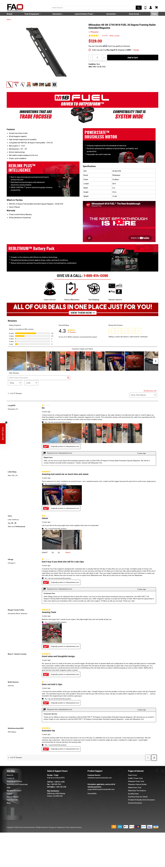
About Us (10, 775)
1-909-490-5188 (61, 787)
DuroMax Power (133, 794)
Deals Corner (132, 775)
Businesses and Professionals (17, 784)
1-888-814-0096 (96, 275)
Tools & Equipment (32, 14)
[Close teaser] (6, 422)
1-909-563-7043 (56, 784)
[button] (3, 433)
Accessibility (92, 793)
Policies (9, 794)
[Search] (139, 8)
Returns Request (13, 797)
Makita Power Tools (134, 787)
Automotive (111, 14)
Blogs (9, 803)
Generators (57, 14)
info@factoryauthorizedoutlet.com (100, 778)
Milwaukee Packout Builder (137, 784)
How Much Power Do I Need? (138, 797)
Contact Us (10, 778)
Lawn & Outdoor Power (84, 14)
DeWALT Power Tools (135, 778)
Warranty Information (14, 790)
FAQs (8, 787)
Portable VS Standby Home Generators (141, 800)
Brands (9, 14)
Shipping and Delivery (14, 781)
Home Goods (134, 14)
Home (8, 19)
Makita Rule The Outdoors (137, 790)
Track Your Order (12, 800)
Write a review (114, 35)
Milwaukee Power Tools (136, 781)
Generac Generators (135, 803)
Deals (154, 14)
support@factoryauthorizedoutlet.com (101, 789)
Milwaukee (94, 32)
